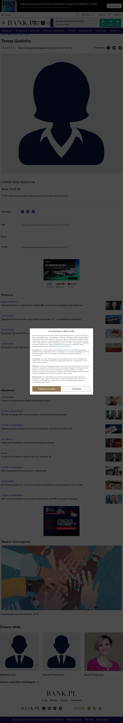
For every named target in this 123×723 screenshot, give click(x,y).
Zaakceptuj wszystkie (46, 389)
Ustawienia (76, 389)
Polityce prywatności (63, 346)
